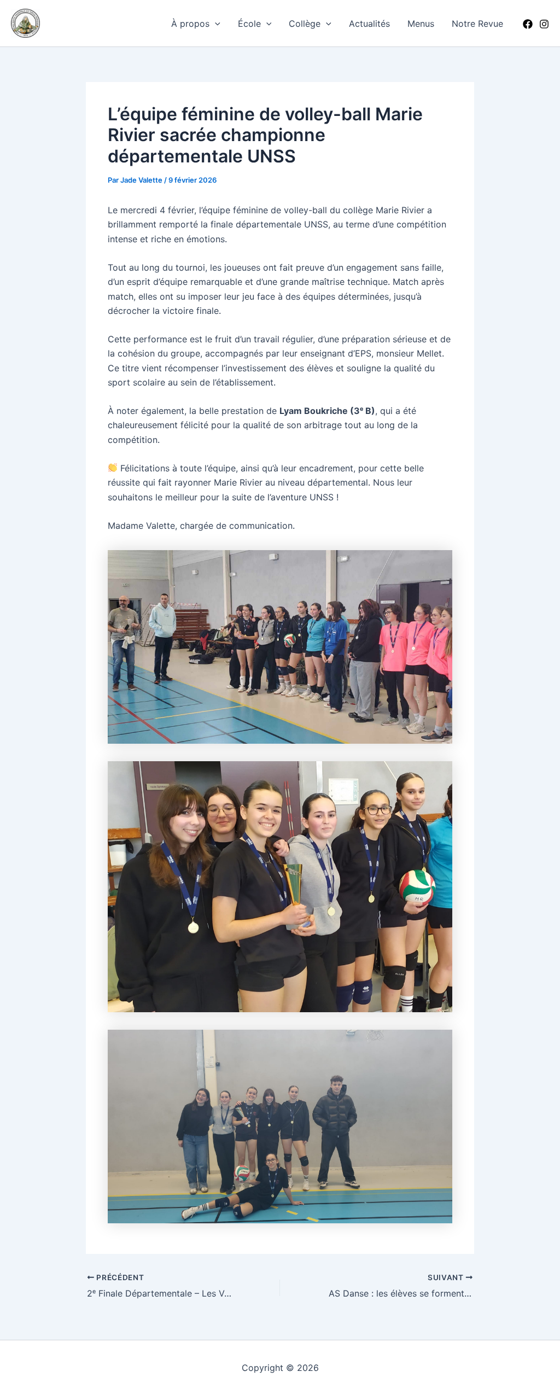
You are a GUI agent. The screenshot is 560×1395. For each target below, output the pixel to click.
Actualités (369, 23)
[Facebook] (528, 24)
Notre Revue (477, 23)
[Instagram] (544, 24)
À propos (190, 23)
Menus (420, 23)
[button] (214, 23)
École (249, 23)
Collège (304, 23)
